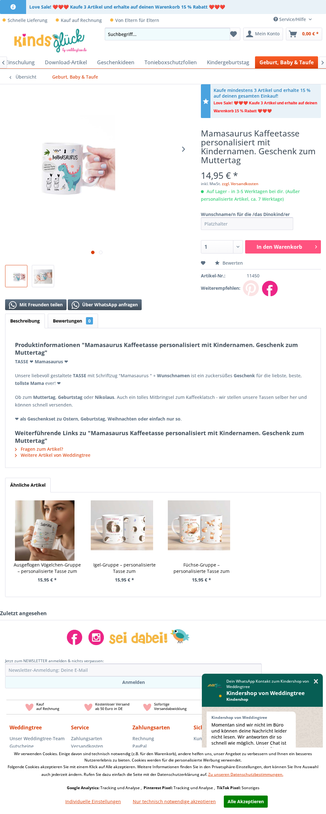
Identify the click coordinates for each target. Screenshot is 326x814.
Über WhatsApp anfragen (109, 305)
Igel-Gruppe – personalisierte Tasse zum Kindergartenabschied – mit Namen (124, 568)
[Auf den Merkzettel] (204, 263)
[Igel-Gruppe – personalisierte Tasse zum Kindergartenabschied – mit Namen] (122, 522)
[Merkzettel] (233, 34)
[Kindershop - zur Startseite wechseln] (50, 40)
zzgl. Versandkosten (240, 183)
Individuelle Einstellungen (93, 801)
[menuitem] (321, 19)
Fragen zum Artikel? (41, 449)
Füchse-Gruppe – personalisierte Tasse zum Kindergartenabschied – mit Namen (201, 568)
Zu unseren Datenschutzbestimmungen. (245, 774)
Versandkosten (87, 746)
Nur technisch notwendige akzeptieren (174, 801)
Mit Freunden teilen (40, 305)
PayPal (139, 746)
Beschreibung (25, 321)
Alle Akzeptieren (246, 801)
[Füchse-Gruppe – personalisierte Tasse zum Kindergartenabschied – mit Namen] (199, 522)
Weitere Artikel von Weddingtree (54, 455)
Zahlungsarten (86, 738)
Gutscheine (22, 746)
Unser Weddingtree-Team (37, 738)
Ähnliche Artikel (28, 485)
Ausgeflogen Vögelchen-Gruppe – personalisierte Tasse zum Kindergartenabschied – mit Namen (47, 568)
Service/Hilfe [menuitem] (292, 19)
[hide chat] (316, 681)
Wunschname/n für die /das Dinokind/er (245, 214)
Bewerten (232, 263)
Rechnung (143, 738)
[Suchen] (223, 34)
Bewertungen (72, 321)
